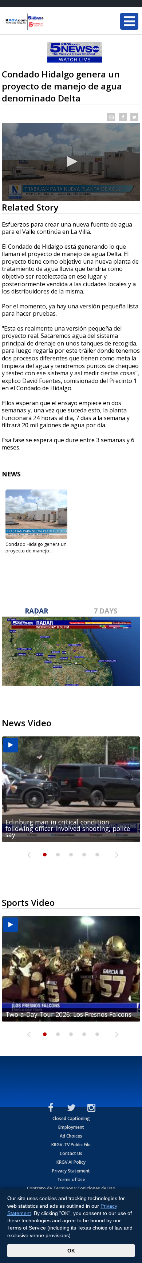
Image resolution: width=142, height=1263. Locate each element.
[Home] (49, 22)
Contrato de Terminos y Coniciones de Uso (71, 1188)
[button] (71, 161)
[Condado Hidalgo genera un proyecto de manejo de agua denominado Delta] (36, 514)
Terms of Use (71, 1179)
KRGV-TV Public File (71, 1145)
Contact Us (71, 1153)
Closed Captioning (71, 1118)
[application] (71, 162)
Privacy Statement (71, 1171)
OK (71, 1251)
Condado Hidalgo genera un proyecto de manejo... (36, 547)
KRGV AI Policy (71, 1162)
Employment (71, 1127)
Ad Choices (71, 1136)
